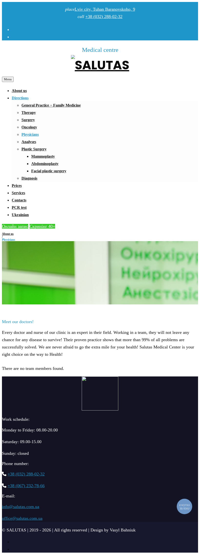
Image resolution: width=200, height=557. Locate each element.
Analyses (28, 142)
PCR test (19, 207)
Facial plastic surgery (48, 171)
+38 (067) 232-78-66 (26, 485)
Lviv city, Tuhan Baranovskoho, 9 (105, 9)
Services (18, 193)
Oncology (29, 127)
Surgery (28, 120)
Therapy (28, 112)
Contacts (19, 200)
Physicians (30, 134)
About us (19, 91)
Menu (8, 79)
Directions (20, 98)
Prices (17, 185)
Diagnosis (29, 178)
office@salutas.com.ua (22, 518)
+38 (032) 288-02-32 (103, 16)
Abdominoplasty (45, 164)
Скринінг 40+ (42, 226)
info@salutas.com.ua (20, 506)
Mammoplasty (43, 156)
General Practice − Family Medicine (51, 105)
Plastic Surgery (34, 149)
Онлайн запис (15, 226)
